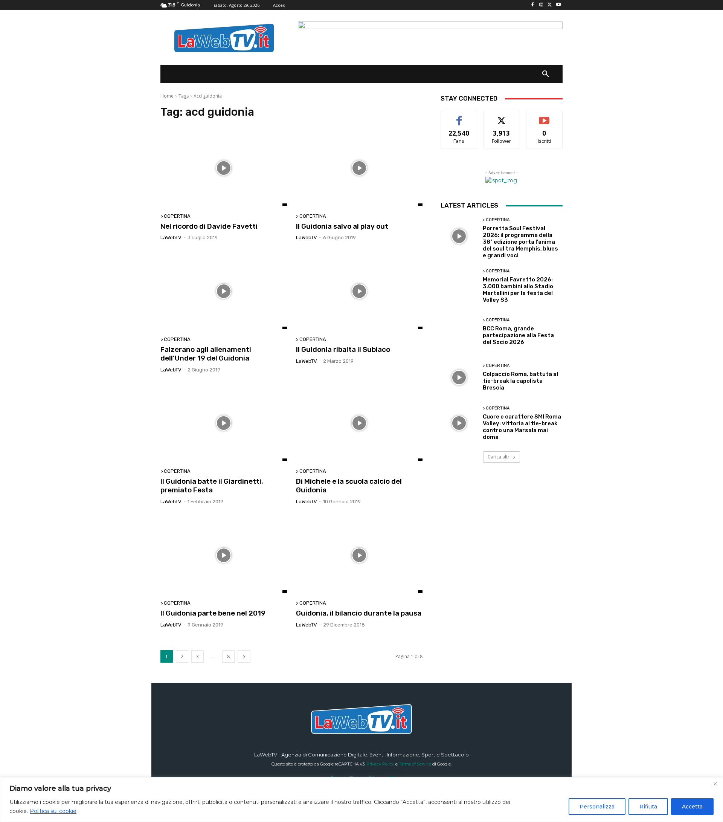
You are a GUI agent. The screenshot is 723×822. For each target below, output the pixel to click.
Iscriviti (544, 116)
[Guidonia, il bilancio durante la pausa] (359, 555)
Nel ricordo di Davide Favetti (209, 226)
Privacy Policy (380, 764)
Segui (501, 116)
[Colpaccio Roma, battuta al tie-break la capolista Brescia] (459, 377)
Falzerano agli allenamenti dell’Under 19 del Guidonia (205, 353)
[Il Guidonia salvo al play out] (359, 168)
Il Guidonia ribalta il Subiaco (343, 349)
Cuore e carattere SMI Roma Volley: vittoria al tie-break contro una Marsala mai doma (522, 426)
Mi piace (459, 116)
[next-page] (244, 656)
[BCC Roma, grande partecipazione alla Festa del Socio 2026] (459, 331)
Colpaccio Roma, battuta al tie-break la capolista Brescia (520, 381)
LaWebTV (171, 237)
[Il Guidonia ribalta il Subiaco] (359, 291)
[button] (546, 74)
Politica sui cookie (53, 811)
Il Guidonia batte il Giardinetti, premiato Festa (211, 485)
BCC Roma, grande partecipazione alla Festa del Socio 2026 (518, 335)
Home (167, 96)
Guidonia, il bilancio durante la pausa (358, 613)
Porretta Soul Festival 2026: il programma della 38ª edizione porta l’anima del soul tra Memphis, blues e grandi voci (520, 242)
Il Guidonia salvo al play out (342, 226)
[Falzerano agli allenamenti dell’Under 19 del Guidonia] (223, 291)
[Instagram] (541, 5)
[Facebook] (532, 5)
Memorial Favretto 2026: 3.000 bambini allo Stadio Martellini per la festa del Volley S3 (518, 289)
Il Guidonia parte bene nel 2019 (212, 613)
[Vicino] (715, 783)
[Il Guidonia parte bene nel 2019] (223, 555)
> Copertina (175, 216)
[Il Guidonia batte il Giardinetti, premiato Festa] (223, 423)
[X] (549, 5)
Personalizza (597, 806)
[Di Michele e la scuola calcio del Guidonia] (359, 423)
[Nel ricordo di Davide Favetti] (223, 168)
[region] (361, 799)
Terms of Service (415, 764)
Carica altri (499, 457)
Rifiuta (648, 806)
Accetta (692, 806)
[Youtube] (558, 5)
